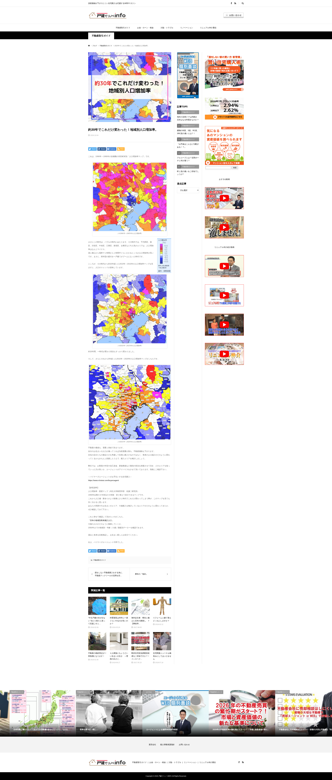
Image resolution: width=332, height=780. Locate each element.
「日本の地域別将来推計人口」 (101, 520)
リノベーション (186, 28)
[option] (33, 713)
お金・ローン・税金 (145, 28)
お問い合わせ (184, 745)
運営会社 (154, 745)
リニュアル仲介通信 (208, 28)
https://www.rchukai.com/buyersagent (103, 480)
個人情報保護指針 (169, 745)
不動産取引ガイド (123, 28)
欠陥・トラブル (167, 28)
